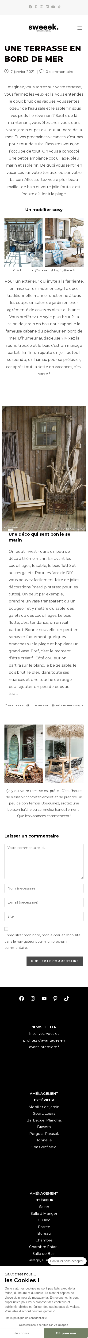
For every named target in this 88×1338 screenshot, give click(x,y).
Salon (44, 1206)
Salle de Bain (44, 1253)
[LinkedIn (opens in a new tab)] (47, 7)
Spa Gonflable (44, 1147)
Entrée (44, 1227)
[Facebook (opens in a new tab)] (30, 7)
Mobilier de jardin (44, 1107)
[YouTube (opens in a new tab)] (53, 7)
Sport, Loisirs (44, 1113)
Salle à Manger (44, 1213)
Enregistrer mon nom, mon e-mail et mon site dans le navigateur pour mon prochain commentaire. (42, 941)
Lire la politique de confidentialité (26, 1318)
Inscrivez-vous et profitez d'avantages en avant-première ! (44, 1040)
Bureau (44, 1233)
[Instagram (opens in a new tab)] (41, 7)
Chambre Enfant (44, 1247)
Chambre (44, 1240)
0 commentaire (59, 72)
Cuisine (44, 1220)
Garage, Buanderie (44, 1260)
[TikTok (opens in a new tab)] (59, 7)
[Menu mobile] (79, 28)
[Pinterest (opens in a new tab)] (36, 7)
